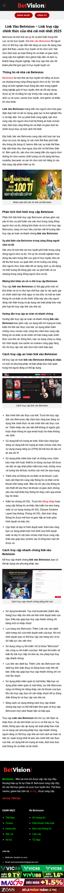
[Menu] (4, 5)
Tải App (36, 839)
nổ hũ (33, 791)
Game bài (11, 828)
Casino (9, 823)
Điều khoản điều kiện (43, 823)
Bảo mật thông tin (41, 828)
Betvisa (25, 798)
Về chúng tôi (38, 817)
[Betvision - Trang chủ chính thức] (32, 5)
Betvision (7, 77)
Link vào (36, 834)
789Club (15, 798)
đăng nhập (48, 501)
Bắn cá (9, 834)
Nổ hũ (9, 839)
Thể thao (10, 817)
